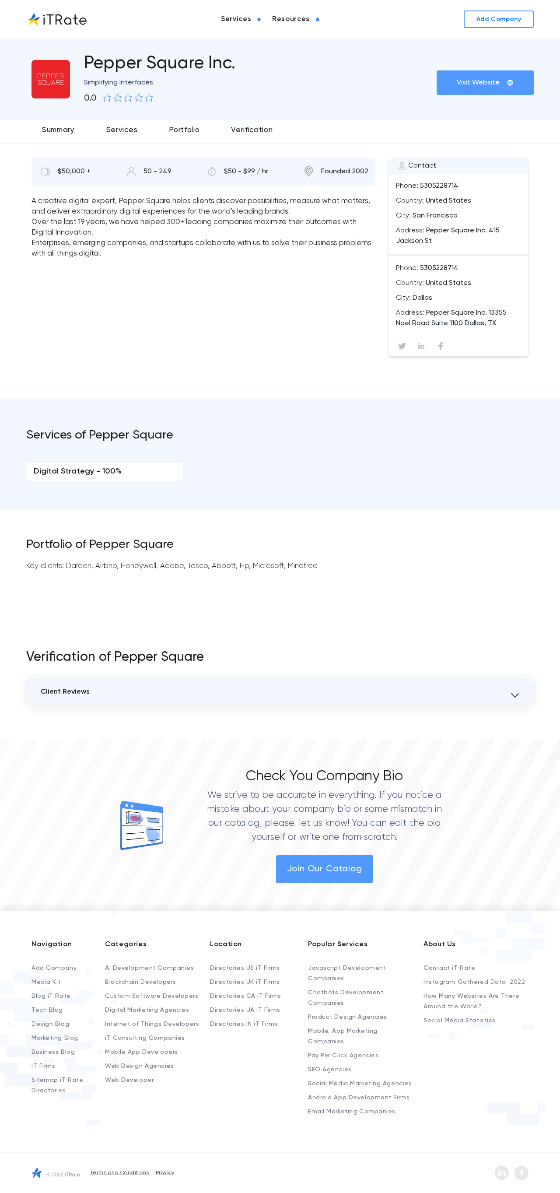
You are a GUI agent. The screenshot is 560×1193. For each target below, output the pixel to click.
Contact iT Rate (449, 968)
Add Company (54, 968)
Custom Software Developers (152, 996)
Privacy (165, 1172)
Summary (58, 130)
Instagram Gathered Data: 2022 (474, 982)
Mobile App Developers (141, 1052)
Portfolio (184, 130)
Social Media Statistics (460, 1021)
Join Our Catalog (324, 869)
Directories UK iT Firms (245, 982)
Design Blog (50, 1024)
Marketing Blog (55, 1038)
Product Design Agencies (347, 1017)
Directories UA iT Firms (245, 1010)
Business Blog (53, 1052)
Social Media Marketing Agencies (360, 1084)
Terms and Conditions (119, 1172)
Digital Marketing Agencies (147, 1010)
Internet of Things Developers (152, 1024)
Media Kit (46, 982)
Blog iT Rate (51, 996)
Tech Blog (47, 1010)
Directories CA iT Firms (245, 996)
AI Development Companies (149, 968)
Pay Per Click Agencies (343, 1056)
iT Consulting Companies (145, 1038)
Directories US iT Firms (245, 968)
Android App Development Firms (359, 1098)
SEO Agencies (330, 1070)
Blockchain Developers (140, 982)
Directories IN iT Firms (244, 1024)
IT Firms (43, 1066)
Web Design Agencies (139, 1066)
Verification (252, 130)
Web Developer (129, 1080)
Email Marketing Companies (352, 1112)
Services (121, 130)
